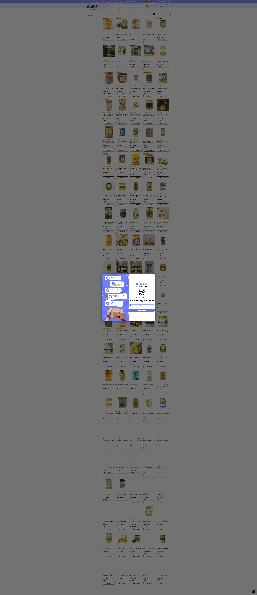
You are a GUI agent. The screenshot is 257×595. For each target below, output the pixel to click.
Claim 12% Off (142, 310)
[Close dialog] (154, 275)
